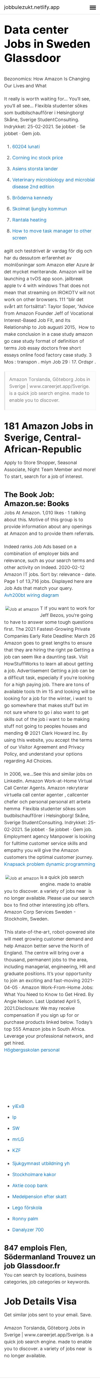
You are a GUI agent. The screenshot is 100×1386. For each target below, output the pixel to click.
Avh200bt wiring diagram (31, 595)
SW (15, 1128)
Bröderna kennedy (32, 197)
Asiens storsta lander (35, 168)
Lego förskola (27, 1207)
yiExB (18, 1106)
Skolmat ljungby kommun (39, 208)
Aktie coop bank (30, 1185)
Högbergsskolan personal (31, 1050)
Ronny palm (25, 1218)
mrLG (18, 1139)
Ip (14, 1117)
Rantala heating (29, 219)
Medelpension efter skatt (39, 1196)
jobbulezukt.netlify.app (31, 7)
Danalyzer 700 (28, 1229)
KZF (16, 1150)
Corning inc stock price (37, 157)
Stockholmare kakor (34, 1174)
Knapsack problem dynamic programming (49, 864)
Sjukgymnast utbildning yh (41, 1163)
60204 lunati (26, 146)
